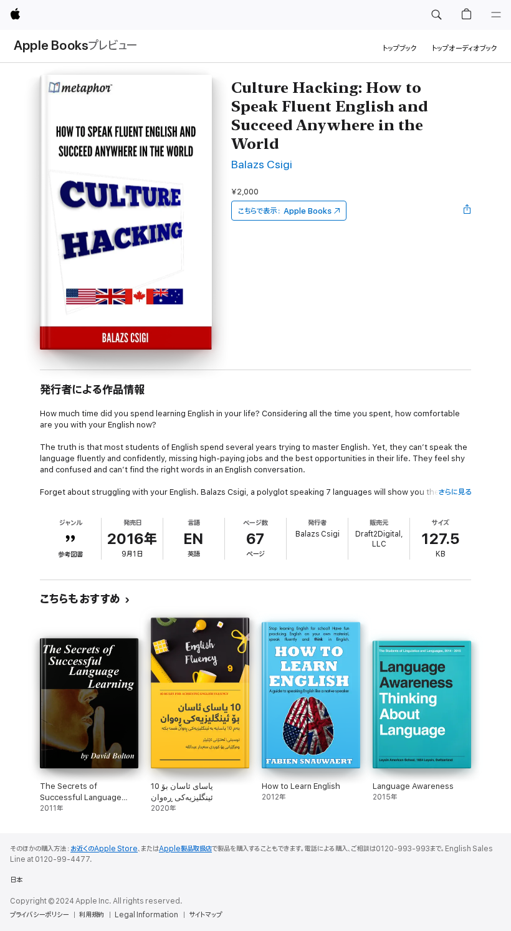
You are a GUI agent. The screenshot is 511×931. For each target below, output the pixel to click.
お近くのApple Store (104, 848)
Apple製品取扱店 (185, 848)
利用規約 (91, 914)
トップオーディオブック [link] (464, 48)
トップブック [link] (400, 48)
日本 (16, 880)
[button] (436, 15)
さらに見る (454, 492)
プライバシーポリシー (39, 914)
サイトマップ (205, 914)
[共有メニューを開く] (467, 210)
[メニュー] (496, 15)
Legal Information (146, 914)
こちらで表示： (285, 211)
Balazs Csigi (261, 164)
